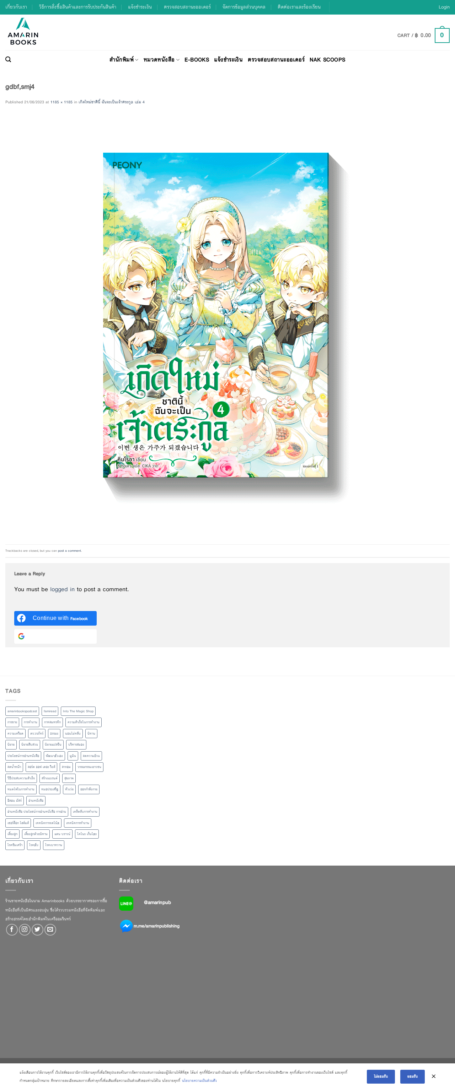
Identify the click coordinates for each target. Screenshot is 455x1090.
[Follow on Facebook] (12, 930)
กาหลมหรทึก (52, 722)
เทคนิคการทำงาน (77, 823)
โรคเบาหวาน (53, 845)
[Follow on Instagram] (25, 930)
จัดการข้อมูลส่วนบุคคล (244, 7)
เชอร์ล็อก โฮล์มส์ (18, 823)
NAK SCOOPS (327, 59)
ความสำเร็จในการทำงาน (84, 722)
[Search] (8, 60)
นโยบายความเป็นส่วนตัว (199, 1081)
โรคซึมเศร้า (14, 845)
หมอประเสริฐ (49, 789)
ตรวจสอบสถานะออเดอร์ (187, 7)
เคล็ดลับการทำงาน (85, 811)
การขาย (12, 722)
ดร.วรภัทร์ (36, 733)
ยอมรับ (412, 1076)
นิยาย (11, 744)
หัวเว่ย (69, 789)
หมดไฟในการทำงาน (20, 789)
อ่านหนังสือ (35, 800)
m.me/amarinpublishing (157, 926)
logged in (62, 589)
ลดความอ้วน (91, 756)
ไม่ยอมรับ (381, 1076)
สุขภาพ (69, 778)
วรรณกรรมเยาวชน (89, 767)
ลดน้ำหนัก (14, 767)
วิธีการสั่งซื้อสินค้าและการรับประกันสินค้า (77, 7)
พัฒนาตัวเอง (54, 756)
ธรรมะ (54, 733)
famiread (50, 711)
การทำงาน (30, 722)
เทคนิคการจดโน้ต (47, 823)
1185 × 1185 (61, 101)
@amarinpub (157, 902)
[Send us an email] (50, 930)
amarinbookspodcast (22, 711)
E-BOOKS (196, 59)
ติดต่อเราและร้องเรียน (299, 7)
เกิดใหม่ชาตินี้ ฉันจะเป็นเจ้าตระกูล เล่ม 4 (112, 101)
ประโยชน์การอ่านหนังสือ (23, 756)
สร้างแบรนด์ (50, 778)
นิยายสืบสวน (29, 744)
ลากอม (66, 767)
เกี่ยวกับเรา (16, 7)
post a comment (69, 551)
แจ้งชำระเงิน (140, 7)
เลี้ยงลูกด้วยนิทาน (36, 834)
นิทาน (91, 733)
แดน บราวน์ (62, 834)
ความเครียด (15, 733)
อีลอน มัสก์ (14, 800)
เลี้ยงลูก (12, 834)
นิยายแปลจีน (53, 744)
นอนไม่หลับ (73, 733)
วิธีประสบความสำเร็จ (21, 778)
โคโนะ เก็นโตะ (87, 834)
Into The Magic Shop (78, 711)
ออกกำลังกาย (88, 789)
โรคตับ (33, 845)
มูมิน (73, 756)
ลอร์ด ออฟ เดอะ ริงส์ (41, 767)
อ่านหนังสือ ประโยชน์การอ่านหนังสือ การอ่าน (36, 811)
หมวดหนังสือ (159, 59)
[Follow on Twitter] (37, 930)
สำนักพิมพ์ (121, 59)
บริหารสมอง (76, 744)
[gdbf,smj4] (216, 324)
